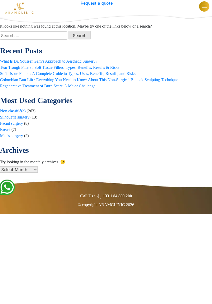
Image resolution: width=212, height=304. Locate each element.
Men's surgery (11, 135)
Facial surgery (11, 123)
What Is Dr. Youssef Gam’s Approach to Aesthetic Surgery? (48, 61)
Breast (5, 129)
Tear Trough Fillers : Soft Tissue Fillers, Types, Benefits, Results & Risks (59, 67)
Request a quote (97, 3)
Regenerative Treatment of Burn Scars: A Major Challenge (47, 86)
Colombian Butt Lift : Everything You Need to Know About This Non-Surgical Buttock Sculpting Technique (89, 80)
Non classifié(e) (13, 111)
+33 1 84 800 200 (117, 196)
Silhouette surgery (14, 117)
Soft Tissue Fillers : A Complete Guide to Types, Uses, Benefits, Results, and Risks (67, 73)
